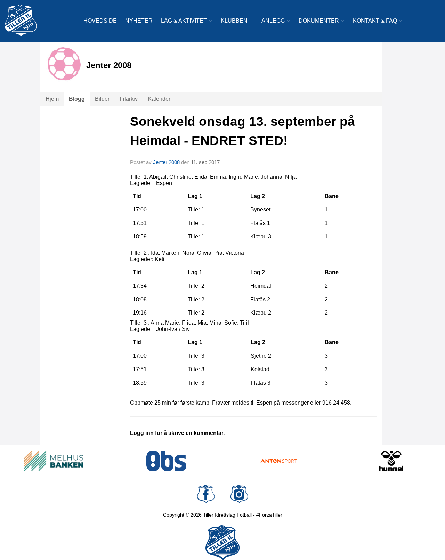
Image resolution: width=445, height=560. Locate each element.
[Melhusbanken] (54, 461)
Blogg (77, 99)
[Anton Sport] (279, 461)
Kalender (159, 99)
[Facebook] (206, 494)
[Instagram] (239, 494)
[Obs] (166, 461)
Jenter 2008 (166, 162)
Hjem (52, 99)
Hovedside (100, 21)
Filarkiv (129, 99)
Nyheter (139, 21)
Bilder (102, 99)
